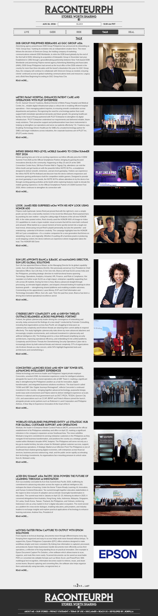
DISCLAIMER (91, 611)
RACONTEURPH (79, 9)
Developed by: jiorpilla (121, 611)
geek (53, 32)
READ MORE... (22, 80)
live (26, 32)
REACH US (103, 611)
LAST (87, 586)
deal (131, 32)
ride (79, 32)
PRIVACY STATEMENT (59, 611)
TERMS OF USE (77, 611)
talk (110, 32)
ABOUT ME (29, 611)
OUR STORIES (42, 611)
